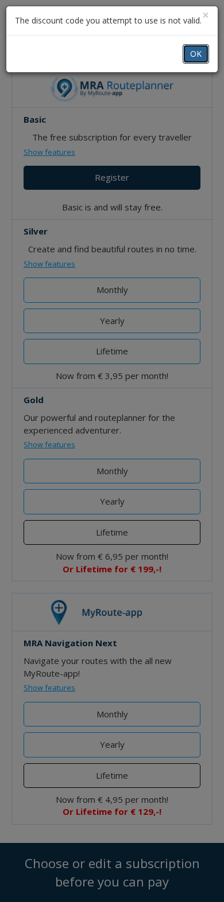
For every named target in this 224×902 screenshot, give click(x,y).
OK (196, 53)
